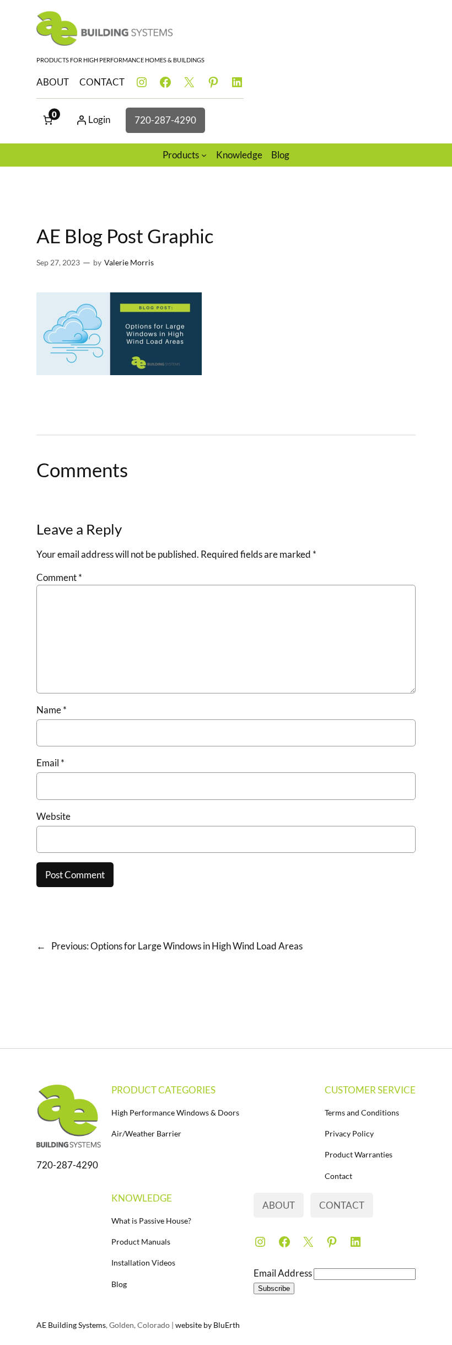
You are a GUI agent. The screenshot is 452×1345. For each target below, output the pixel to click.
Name (51, 710)
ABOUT (52, 82)
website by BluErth (207, 1325)
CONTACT (102, 82)
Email (50, 762)
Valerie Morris (129, 262)
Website (53, 816)
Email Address (284, 1273)
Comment (59, 577)
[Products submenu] (204, 155)
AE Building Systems (71, 1325)
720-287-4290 (165, 120)
